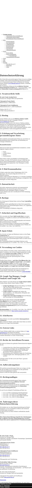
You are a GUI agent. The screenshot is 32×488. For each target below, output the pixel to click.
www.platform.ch (4, 121)
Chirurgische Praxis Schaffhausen (14, 36)
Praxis (4, 51)
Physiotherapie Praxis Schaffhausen (15, 38)
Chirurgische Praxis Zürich (12, 37)
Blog (4, 61)
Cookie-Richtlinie (26, 271)
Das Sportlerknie (10, 43)
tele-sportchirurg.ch (4, 465)
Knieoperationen (10, 41)
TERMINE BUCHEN (5, 484)
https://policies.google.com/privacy (20, 311)
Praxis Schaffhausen (11, 54)
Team (4, 58)
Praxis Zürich (9, 52)
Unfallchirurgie (10, 44)
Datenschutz (3, 480)
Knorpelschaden (10, 45)
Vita (4, 60)
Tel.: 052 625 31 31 (5, 455)
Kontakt (5, 62)
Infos (4, 40)
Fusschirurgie (9, 48)
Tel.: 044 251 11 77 (5, 447)
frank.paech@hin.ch (9, 477)
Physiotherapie (13, 55)
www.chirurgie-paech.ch (14, 83)
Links (7, 67)
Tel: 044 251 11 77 (10, 64)
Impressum (9, 65)
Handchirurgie (9, 47)
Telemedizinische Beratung (12, 57)
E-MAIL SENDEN (5, 487)
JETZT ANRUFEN (5, 485)
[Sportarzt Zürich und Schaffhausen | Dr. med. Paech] (16, 32)
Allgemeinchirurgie (11, 50)
